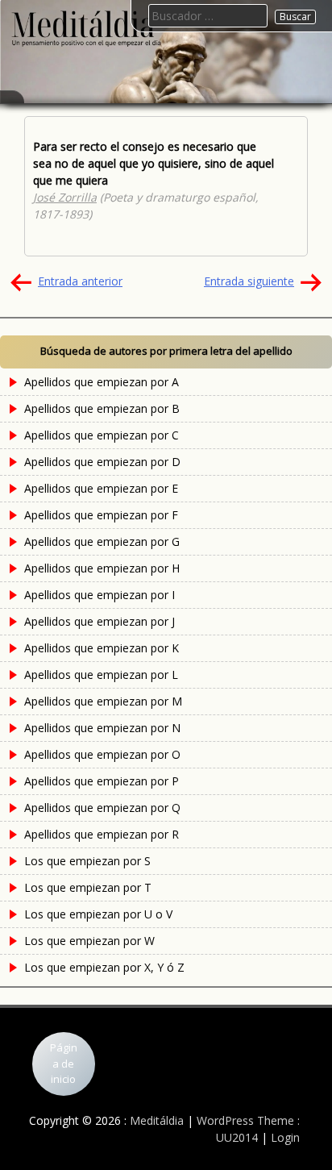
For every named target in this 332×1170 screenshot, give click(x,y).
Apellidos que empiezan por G (102, 541)
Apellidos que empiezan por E (101, 488)
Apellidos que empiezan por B (102, 408)
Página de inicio (63, 1063)
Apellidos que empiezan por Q (102, 807)
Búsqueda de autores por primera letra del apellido (166, 351)
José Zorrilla (65, 197)
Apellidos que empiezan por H (102, 568)
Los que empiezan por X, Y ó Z (104, 967)
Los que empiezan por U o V (98, 914)
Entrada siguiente (249, 281)
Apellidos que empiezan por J (99, 621)
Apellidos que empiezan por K (101, 648)
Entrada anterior (80, 281)
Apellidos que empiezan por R (101, 834)
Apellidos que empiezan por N (102, 727)
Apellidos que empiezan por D (102, 461)
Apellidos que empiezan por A (101, 381)
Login (285, 1137)
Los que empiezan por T (87, 887)
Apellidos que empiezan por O (102, 754)
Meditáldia (157, 1120)
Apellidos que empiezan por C (101, 435)
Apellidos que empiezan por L (101, 674)
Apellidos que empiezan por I (99, 594)
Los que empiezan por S (87, 860)
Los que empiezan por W (89, 940)
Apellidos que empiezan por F (101, 515)
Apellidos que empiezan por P (101, 781)
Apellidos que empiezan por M (103, 701)
